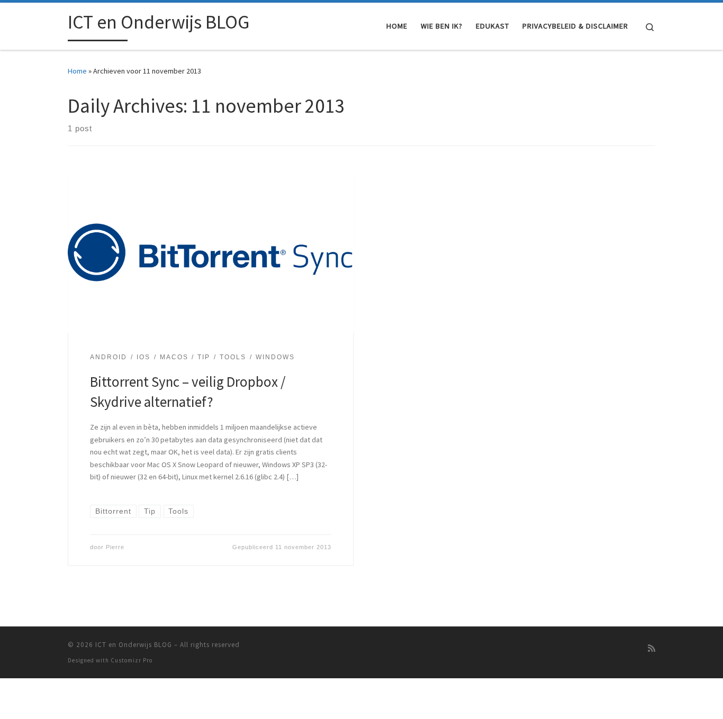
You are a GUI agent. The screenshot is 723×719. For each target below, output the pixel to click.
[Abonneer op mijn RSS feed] (651, 648)
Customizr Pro (131, 660)
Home (77, 71)
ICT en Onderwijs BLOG (133, 644)
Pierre (115, 547)
